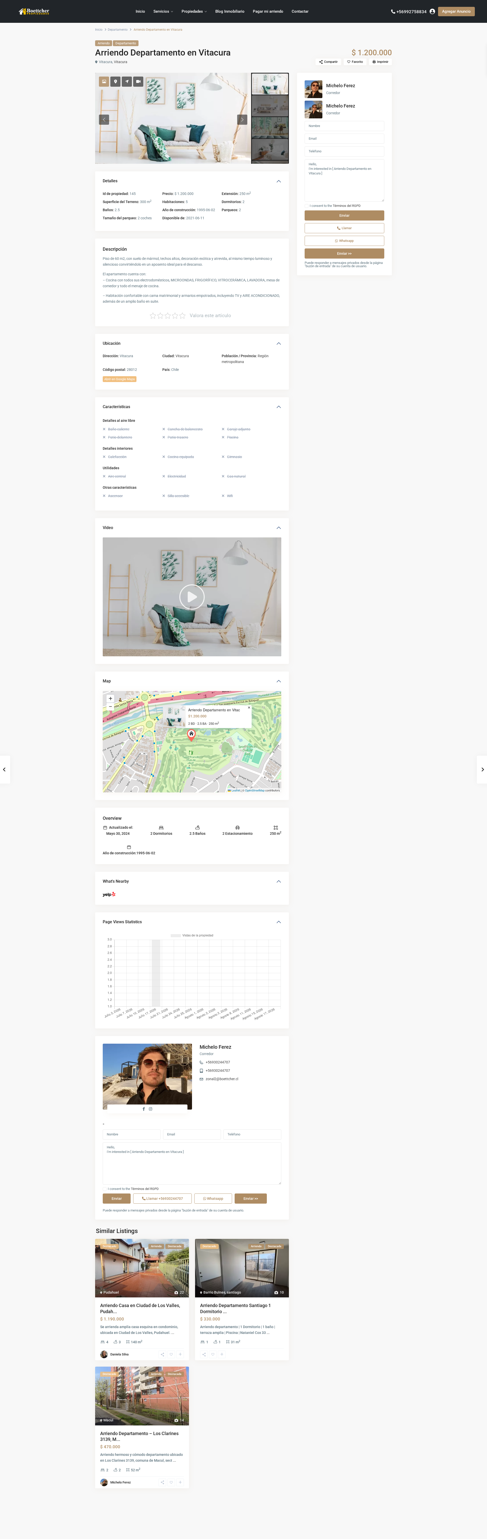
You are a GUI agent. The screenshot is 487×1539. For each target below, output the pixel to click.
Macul (108, 1420)
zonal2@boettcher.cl (222, 1079)
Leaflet (235, 790)
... (172, 1333)
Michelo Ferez (215, 1047)
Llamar (164, 1199)
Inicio (140, 11)
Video (108, 527)
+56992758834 (411, 11)
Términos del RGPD (145, 1189)
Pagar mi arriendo (268, 11)
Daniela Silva (119, 1354)
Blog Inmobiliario (230, 11)
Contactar (300, 11)
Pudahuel (111, 1292)
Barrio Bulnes (214, 1292)
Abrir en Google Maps (119, 379)
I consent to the (133, 1189)
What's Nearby (116, 881)
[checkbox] (105, 1189)
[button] (192, 735)
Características (116, 406)
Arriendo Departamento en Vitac (214, 710)
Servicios (161, 11)
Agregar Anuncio (456, 11)
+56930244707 (218, 1062)
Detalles (110, 180)
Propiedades (192, 11)
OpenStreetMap (255, 790)
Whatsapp (214, 1199)
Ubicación (111, 343)
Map (107, 681)
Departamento (118, 29)
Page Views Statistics (122, 921)
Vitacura (120, 62)
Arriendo (104, 43)
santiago (234, 1292)
